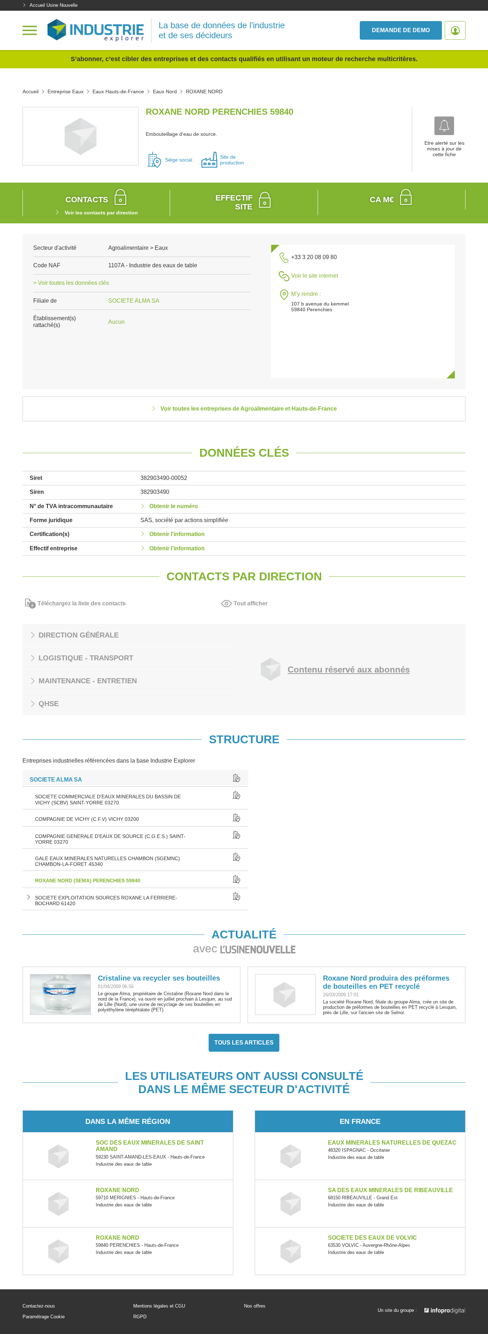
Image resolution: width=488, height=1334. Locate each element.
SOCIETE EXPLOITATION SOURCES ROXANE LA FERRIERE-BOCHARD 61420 (106, 900)
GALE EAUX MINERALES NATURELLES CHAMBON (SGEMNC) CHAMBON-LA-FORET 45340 (107, 861)
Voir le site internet (314, 276)
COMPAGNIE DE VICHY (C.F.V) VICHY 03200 (87, 819)
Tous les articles (244, 1043)
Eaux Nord (165, 91)
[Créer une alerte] (444, 125)
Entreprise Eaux (66, 91)
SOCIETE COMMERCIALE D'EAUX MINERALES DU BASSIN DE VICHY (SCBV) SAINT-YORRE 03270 (108, 799)
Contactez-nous (39, 1306)
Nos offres (254, 1306)
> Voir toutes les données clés (71, 283)
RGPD (139, 1316)
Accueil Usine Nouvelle (54, 5)
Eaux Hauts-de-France (118, 91)
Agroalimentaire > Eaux (138, 248)
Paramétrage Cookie (44, 1316)
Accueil (31, 91)
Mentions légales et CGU (159, 1306)
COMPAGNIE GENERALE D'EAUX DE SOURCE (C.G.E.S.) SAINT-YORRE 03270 (110, 839)
